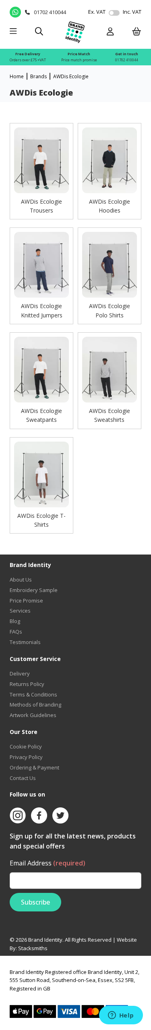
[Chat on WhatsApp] (15, 12)
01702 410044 (126, 60)
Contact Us (23, 778)
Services (20, 610)
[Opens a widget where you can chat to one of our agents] (121, 1016)
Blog (15, 621)
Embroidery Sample (34, 590)
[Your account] (110, 32)
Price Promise (26, 600)
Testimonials (25, 642)
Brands (38, 76)
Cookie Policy (26, 746)
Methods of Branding (35, 704)
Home (17, 76)
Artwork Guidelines (33, 715)
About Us (21, 579)
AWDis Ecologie (71, 76)
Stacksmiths (33, 948)
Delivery (20, 673)
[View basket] (136, 32)
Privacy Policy (26, 757)
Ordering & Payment (34, 767)
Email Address (47, 863)
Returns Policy (27, 684)
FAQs (16, 631)
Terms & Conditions (33, 694)
